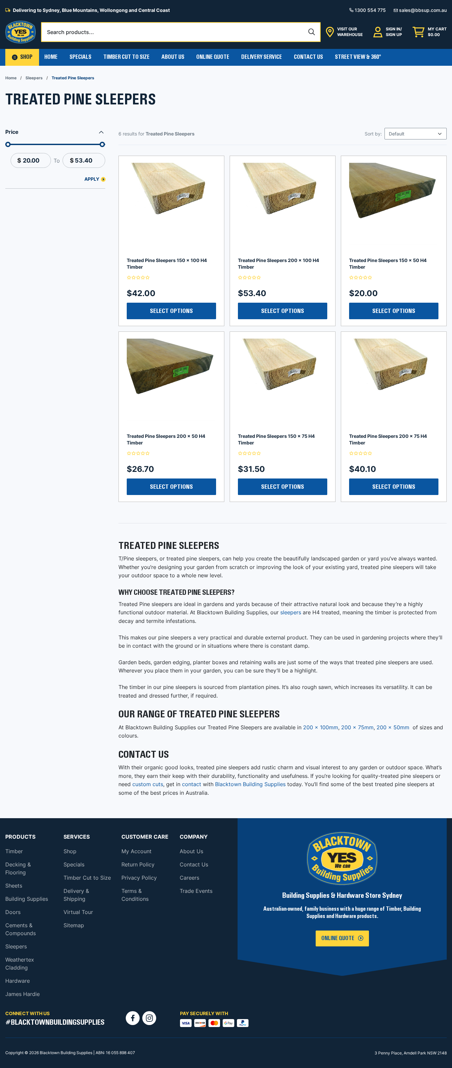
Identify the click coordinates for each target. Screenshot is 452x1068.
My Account (136, 851)
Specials (80, 57)
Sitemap (74, 925)
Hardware (17, 980)
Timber (14, 851)
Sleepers (34, 77)
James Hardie (22, 994)
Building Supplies (26, 899)
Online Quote (212, 57)
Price (12, 132)
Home (51, 57)
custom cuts (147, 784)
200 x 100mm (320, 727)
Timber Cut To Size (126, 57)
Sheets (13, 885)
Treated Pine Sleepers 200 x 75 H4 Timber (388, 439)
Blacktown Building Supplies (250, 784)
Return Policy (138, 864)
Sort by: (373, 133)
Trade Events (196, 891)
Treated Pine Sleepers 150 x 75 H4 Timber (276, 439)
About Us (172, 57)
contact (191, 784)
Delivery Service (261, 57)
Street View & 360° (358, 57)
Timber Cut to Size (87, 877)
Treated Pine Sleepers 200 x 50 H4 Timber (166, 439)
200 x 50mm (393, 727)
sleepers (290, 612)
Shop (70, 851)
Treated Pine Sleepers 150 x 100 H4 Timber (167, 263)
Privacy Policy (139, 877)
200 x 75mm (357, 727)
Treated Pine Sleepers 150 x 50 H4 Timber (388, 263)
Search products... (70, 32)
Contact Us (308, 57)
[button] (22, 57)
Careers (189, 877)
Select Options (171, 311)
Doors (13, 912)
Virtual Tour (78, 912)
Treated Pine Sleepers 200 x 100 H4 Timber (278, 263)
